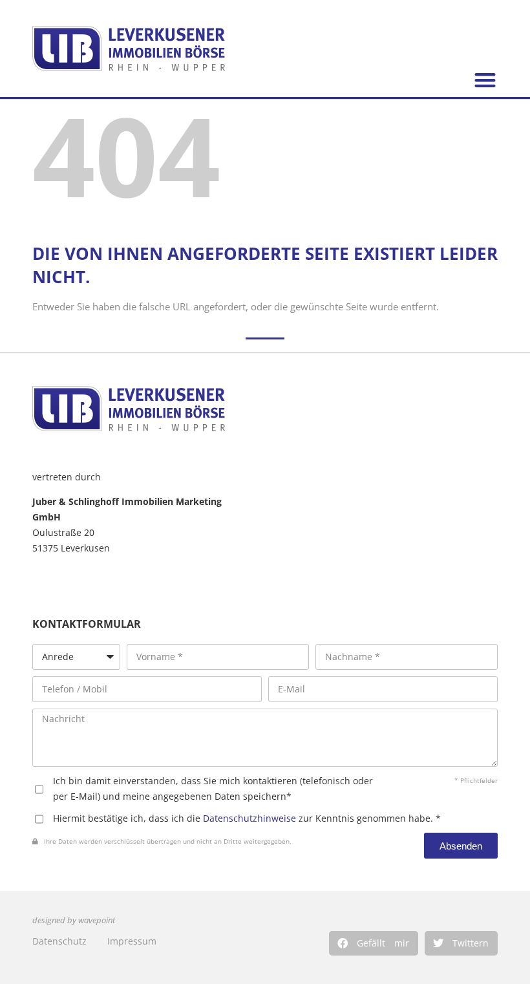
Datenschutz (59, 941)
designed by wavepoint (73, 920)
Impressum (131, 941)
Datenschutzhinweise (249, 818)
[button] (373, 943)
